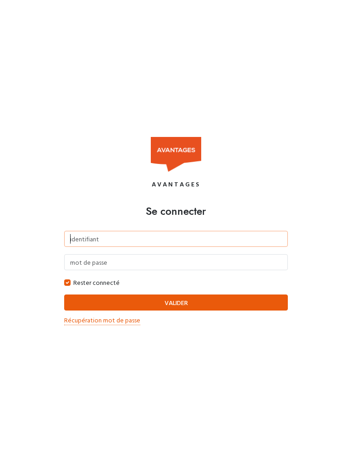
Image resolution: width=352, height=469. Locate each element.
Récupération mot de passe (102, 320)
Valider (176, 302)
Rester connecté (96, 282)
